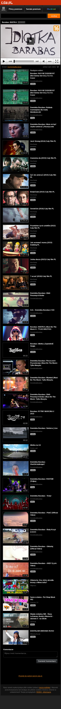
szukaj (54, 16)
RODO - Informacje (43, 692)
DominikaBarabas (14, 67)
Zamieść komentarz (47, 661)
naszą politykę (44, 688)
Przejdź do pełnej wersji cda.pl (31, 676)
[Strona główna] (7, 3)
